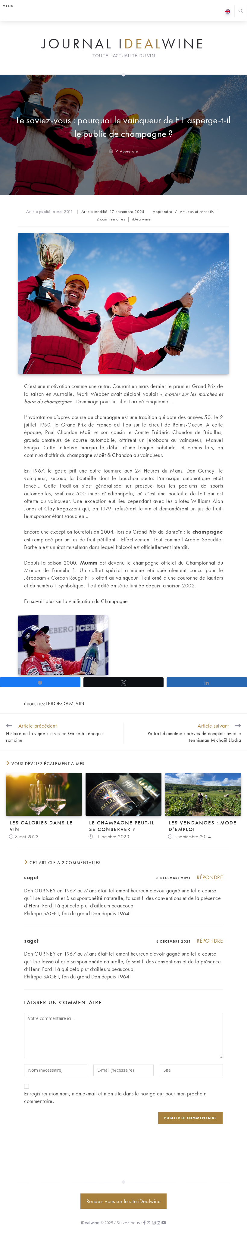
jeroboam (60, 703)
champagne (107, 417)
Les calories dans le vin (41, 826)
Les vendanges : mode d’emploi (203, 826)
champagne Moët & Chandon (99, 454)
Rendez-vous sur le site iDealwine (123, 1201)
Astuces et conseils (197, 211)
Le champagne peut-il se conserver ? (122, 826)
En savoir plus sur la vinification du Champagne (76, 601)
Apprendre (129, 151)
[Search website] (240, 11)
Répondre (210, 877)
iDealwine (141, 219)
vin (80, 703)
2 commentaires (110, 219)
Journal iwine (123, 44)
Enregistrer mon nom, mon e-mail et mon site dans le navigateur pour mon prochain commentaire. (115, 1097)
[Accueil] (111, 151)
